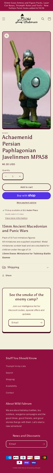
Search (9, 373)
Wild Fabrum (22, 468)
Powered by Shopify (33, 468)
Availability (11, 386)
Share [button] (9, 275)
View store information (16, 218)
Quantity (6, 170)
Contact (10, 393)
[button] (3, 19)
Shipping (10, 379)
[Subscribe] (41, 322)
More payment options (26, 203)
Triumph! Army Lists (16, 366)
